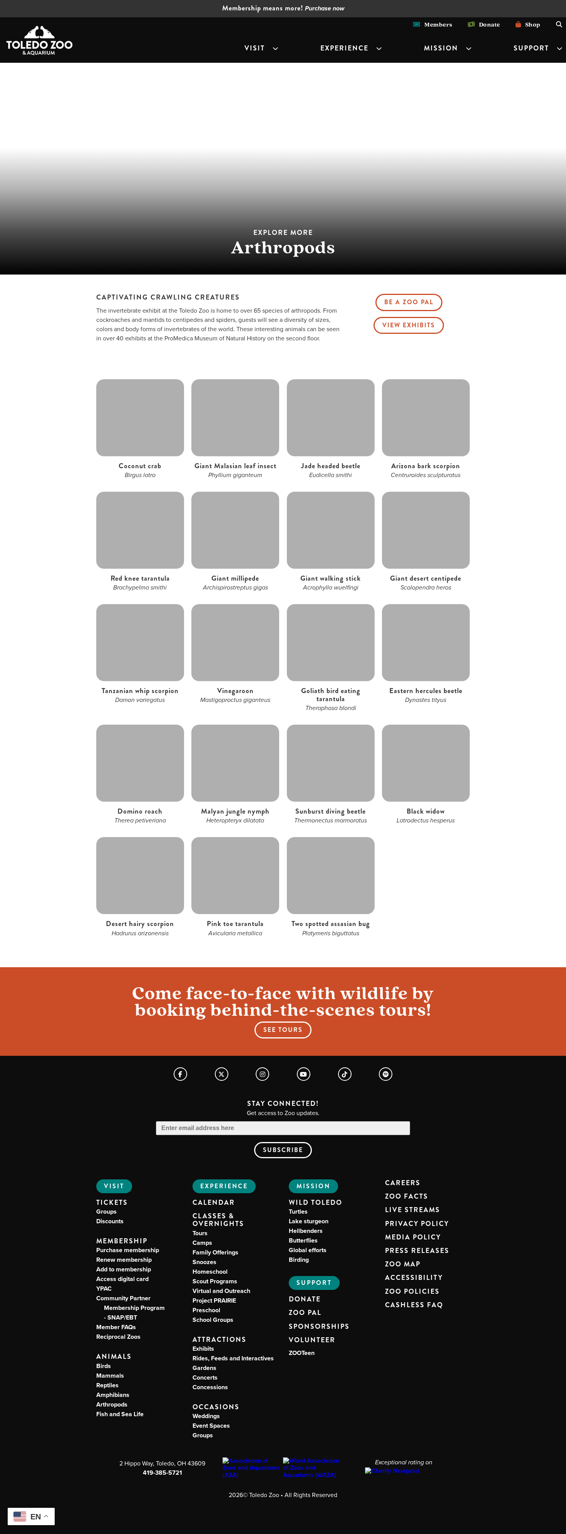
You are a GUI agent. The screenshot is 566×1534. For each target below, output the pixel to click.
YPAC (104, 1288)
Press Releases (417, 1251)
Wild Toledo (315, 1202)
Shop (531, 24)
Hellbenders (306, 1230)
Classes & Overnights (218, 1220)
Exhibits (203, 1348)
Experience (344, 48)
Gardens (204, 1367)
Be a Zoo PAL (409, 302)
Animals (114, 1357)
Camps (202, 1242)
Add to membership (123, 1269)
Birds (103, 1366)
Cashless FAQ (414, 1305)
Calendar (214, 1203)
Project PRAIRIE (214, 1300)
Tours (200, 1233)
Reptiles (107, 1385)
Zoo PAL (305, 1313)
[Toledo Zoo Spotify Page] (385, 1074)
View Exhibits (408, 325)
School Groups (213, 1319)
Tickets (112, 1202)
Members (436, 24)
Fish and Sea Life (120, 1414)
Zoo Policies (412, 1292)
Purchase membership (127, 1250)
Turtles (298, 1211)
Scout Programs (215, 1281)
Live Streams (412, 1210)
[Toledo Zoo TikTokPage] (345, 1074)
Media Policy (413, 1237)
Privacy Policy (417, 1224)
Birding (299, 1259)
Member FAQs (116, 1327)
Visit (254, 48)
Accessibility (414, 1278)
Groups (106, 1211)
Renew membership (124, 1259)
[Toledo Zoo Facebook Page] (180, 1074)
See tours (283, 1029)
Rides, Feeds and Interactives (233, 1358)
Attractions (219, 1340)
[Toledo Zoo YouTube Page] (303, 1074)
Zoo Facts (406, 1197)
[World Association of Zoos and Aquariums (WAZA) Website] (313, 1468)
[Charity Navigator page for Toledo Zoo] (403, 1470)
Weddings (206, 1416)
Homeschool (210, 1271)
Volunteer (312, 1340)
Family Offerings (215, 1252)
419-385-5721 (162, 1472)
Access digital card (122, 1278)
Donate (487, 24)
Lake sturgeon (308, 1221)
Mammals (110, 1375)
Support (531, 48)
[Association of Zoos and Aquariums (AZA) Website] (253, 1468)
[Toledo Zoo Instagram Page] (262, 1074)
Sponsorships (319, 1327)
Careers (402, 1183)
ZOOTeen (302, 1352)
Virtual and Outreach (221, 1290)
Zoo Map (402, 1264)
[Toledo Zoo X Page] (221, 1074)
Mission (441, 48)
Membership (121, 1241)
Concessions (210, 1387)
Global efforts (308, 1250)
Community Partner (130, 1308)
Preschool (206, 1310)
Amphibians (112, 1394)
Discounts (110, 1221)
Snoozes (204, 1262)
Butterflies (303, 1240)
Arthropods (111, 1404)
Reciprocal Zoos (118, 1336)
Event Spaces (211, 1425)
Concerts (205, 1377)
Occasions (216, 1407)
